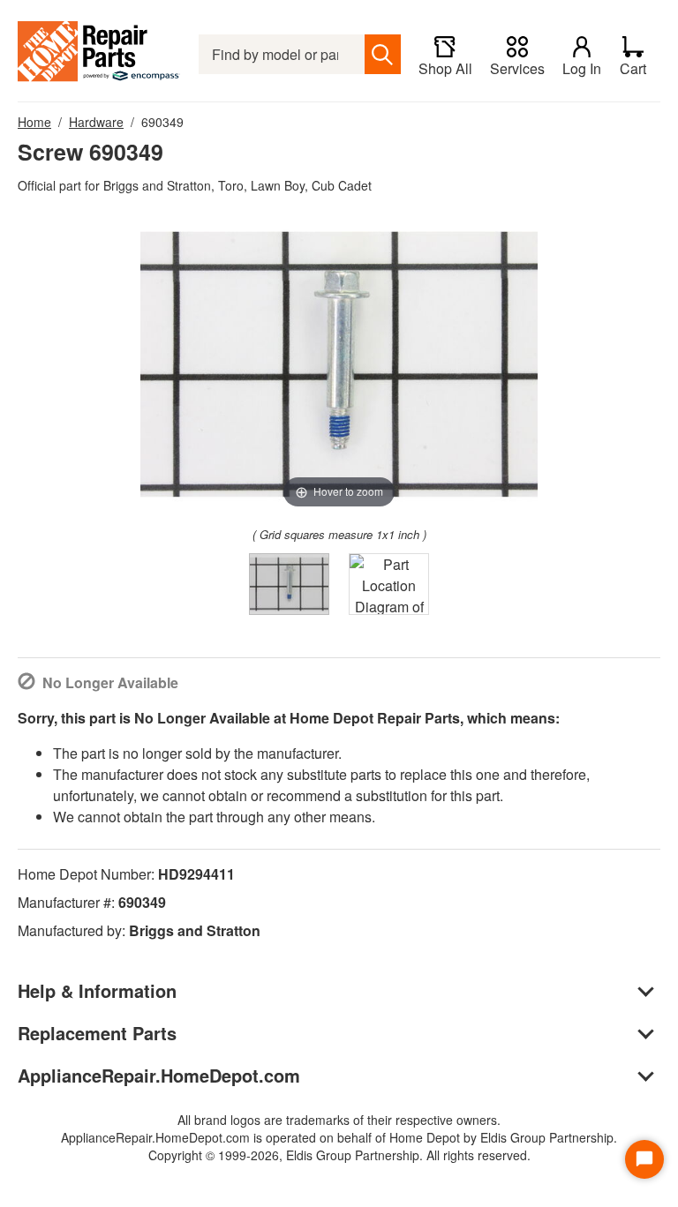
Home (34, 122)
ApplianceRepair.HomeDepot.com (159, 1075)
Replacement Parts (97, 1033)
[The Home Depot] (99, 54)
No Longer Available (110, 682)
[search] (383, 54)
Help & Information (97, 990)
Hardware (96, 122)
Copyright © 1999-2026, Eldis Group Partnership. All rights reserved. (339, 1155)
